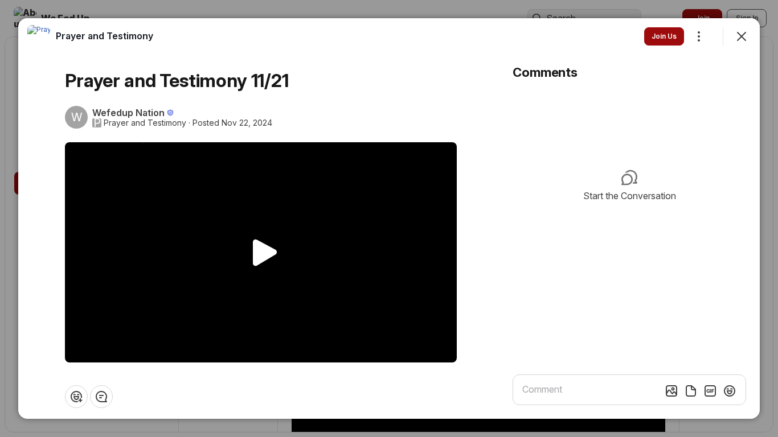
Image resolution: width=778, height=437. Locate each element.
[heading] (104, 36)
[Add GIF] (710, 391)
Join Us (664, 36)
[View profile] (38, 36)
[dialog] (389, 218)
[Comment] (101, 396)
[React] (76, 396)
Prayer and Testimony (145, 122)
